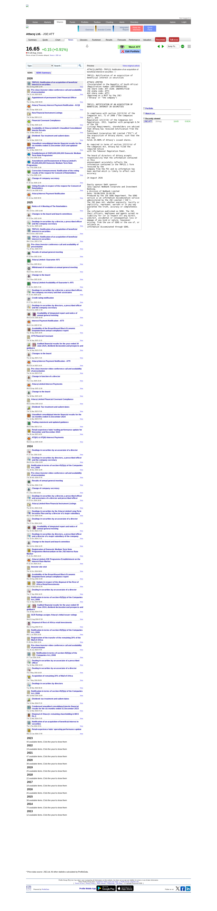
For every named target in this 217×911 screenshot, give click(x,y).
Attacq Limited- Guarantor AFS (46, 260)
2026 (30, 78)
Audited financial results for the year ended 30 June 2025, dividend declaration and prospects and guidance (55, 346)
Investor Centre (104, 30)
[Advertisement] (108, 845)
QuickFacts (149, 28)
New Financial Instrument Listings (47, 113)
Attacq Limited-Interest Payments (47, 384)
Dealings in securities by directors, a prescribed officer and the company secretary (57, 306)
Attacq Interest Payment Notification (48, 194)
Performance (134, 40)
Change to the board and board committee (51, 542)
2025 (30, 202)
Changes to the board (41, 353)
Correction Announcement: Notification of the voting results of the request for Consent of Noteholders (55, 172)
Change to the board (41, 275)
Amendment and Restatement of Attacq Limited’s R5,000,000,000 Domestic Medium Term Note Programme (52, 163)
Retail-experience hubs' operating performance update (56, 729)
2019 (30, 767)
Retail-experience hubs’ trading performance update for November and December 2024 (57, 431)
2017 (30, 782)
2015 (30, 796)
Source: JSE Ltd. (55, 55)
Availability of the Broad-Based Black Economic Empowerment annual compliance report (53, 329)
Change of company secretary (45, 178)
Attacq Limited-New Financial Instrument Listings (54, 503)
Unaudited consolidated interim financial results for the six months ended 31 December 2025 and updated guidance (54, 145)
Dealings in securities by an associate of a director (55, 450)
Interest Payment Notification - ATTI (48, 321)
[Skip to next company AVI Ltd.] (163, 46)
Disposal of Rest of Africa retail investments (52, 622)
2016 (30, 789)
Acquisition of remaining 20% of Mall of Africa (52, 676)
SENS (30, 73)
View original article (131, 66)
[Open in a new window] (115, 72)
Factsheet (96, 40)
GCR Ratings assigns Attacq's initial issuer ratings (54, 615)
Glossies (83, 40)
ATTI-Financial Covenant (42, 336)
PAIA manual (101, 883)
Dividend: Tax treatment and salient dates (50, 136)
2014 (30, 804)
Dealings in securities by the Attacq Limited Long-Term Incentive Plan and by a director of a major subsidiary (56, 512)
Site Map (119, 883)
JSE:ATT (148, 121)
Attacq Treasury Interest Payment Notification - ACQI (56, 105)
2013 (30, 811)
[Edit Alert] (87, 46)
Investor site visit (39, 567)
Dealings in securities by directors (47, 683)
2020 (30, 760)
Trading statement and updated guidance (50, 422)
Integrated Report (124, 28)
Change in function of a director (46, 376)
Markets (47, 22)
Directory (134, 22)
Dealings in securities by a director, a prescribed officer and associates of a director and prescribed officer (57, 497)
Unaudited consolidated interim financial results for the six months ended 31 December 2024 (56, 415)
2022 (30, 745)
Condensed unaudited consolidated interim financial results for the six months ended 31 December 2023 (55, 707)
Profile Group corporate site (130, 882)
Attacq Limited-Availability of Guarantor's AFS (53, 283)
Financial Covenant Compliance (46, 120)
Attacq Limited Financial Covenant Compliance (52, 399)
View (81, 87)
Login (184, 22)
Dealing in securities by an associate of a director (54, 590)
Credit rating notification (43, 298)
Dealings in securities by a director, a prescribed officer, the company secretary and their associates (57, 291)
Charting (109, 22)
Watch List (150, 113)
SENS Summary (43, 73)
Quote (45, 40)
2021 (30, 752)
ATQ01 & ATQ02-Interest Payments (48, 437)
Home (35, 22)
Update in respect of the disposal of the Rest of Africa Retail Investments (57, 583)
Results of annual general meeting (47, 252)
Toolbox (97, 22)
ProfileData (45, 889)
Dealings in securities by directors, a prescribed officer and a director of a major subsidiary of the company (57, 535)
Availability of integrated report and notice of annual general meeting (57, 314)
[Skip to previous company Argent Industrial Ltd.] (158, 46)
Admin (173, 22)
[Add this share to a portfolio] (130, 51)
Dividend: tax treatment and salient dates (50, 699)
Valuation (147, 40)
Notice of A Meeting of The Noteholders (49, 206)
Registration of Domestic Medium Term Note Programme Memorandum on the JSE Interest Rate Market (52, 551)
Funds (72, 22)
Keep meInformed (136, 28)
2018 (30, 774)
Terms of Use (79, 883)
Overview (89, 30)
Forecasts (122, 40)
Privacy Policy (90, 883)
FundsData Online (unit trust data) (107, 882)
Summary (32, 40)
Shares (60, 22)
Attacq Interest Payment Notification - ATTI (51, 361)
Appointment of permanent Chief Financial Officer (54, 97)
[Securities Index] (189, 46)
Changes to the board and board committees (52, 214)
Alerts (122, 22)
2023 (30, 738)
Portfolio (85, 22)
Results (109, 40)
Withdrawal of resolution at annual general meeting (55, 267)
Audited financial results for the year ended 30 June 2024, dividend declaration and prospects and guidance (55, 607)
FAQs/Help (110, 883)
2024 (30, 446)
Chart (57, 40)
